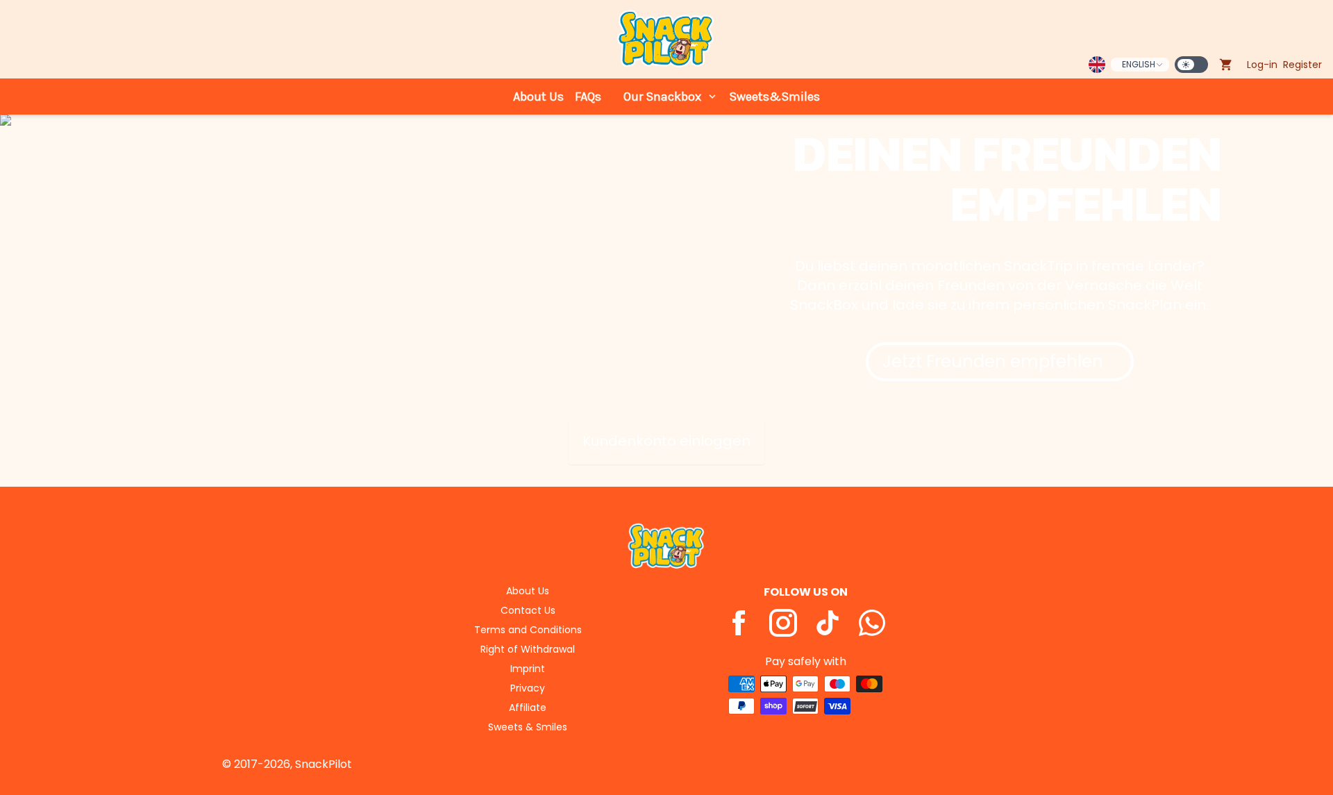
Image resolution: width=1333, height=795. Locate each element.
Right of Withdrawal (527, 649)
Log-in (1262, 65)
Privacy (527, 688)
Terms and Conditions (528, 630)
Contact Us (528, 610)
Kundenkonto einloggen (666, 441)
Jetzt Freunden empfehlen (992, 361)
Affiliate (527, 707)
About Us (538, 96)
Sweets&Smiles (774, 96)
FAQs (588, 96)
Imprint (527, 669)
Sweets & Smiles (527, 727)
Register (1302, 65)
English (1138, 64)
